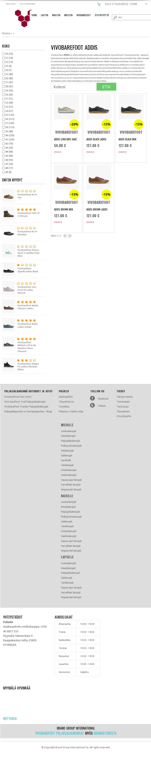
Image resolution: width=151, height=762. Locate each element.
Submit (115, 17)
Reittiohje (10, 718)
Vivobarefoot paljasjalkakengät (59, 733)
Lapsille (67, 557)
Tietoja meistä (125, 396)
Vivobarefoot (83, 15)
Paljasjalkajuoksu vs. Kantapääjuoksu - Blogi (28, 411)
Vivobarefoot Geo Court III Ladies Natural (26, 290)
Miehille (67, 425)
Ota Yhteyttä (102, 15)
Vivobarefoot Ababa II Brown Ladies (27, 307)
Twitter (102, 405)
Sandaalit (66, 460)
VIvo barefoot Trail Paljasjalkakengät (24, 401)
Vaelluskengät (68, 475)
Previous (65, 236)
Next (70, 236)
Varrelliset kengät (71, 484)
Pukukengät (67, 450)
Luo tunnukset (27, 4)
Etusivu (6, 33)
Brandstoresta (105, 733)
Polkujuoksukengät (71, 445)
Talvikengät (67, 465)
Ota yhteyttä (124, 416)
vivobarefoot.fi (27, 19)
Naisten (56, 15)
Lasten (44, 15)
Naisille (67, 496)
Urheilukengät (68, 470)
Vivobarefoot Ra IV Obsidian (27, 233)
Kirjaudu (11, 4)
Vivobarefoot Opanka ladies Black (27, 270)
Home (34, 15)
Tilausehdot (123, 411)
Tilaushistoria (66, 401)
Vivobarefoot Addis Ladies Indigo (27, 325)
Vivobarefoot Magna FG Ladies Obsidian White (28, 367)
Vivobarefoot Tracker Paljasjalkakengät (26, 406)
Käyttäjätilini (66, 396)
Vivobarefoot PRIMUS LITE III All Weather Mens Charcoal (26, 346)
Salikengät (66, 455)
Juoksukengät (68, 431)
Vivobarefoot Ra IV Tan (27, 196)
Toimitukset (123, 401)
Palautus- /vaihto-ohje (71, 411)
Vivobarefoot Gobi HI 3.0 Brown (28, 214)
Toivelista (64, 406)
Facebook (103, 398)
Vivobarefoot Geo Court (17, 396)
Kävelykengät (68, 436)
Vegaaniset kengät (71, 489)
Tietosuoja (123, 406)
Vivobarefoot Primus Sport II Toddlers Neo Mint (28, 253)
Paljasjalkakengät (70, 440)
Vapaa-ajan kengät (71, 480)
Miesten (68, 15)
